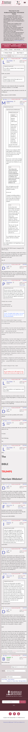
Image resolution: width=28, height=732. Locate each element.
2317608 (24, 520)
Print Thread (4, 55)
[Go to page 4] (18, 56)
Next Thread (20, 52)
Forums (14, 44)
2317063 (24, 445)
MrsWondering (8, 264)
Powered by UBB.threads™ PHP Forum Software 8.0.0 (14, 722)
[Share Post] (21, 58)
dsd (10, 58)
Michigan (21, 104)
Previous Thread (8, 52)
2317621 (24, 548)
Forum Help (15, 681)
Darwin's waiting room (22, 507)
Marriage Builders (6, 44)
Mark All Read (11, 679)
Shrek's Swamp (22, 285)
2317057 (24, 407)
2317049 (24, 99)
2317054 (24, 379)
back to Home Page (6, 2)
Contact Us (9, 681)
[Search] (24, 49)
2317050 (24, 264)
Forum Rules (4, 679)
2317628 (24, 573)
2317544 (24, 484)
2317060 (24, 420)
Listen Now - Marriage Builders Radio (18, 3)
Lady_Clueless (8, 407)
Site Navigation (25, 2)
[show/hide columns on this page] (26, 49)
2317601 (24, 503)
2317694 (24, 655)
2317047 (24, 58)
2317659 (24, 607)
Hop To (3, 670)
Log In (25, 44)
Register (20, 44)
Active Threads (17, 49)
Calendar (11, 49)
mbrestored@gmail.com (19, 40)
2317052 (24, 280)
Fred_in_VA (8, 549)
